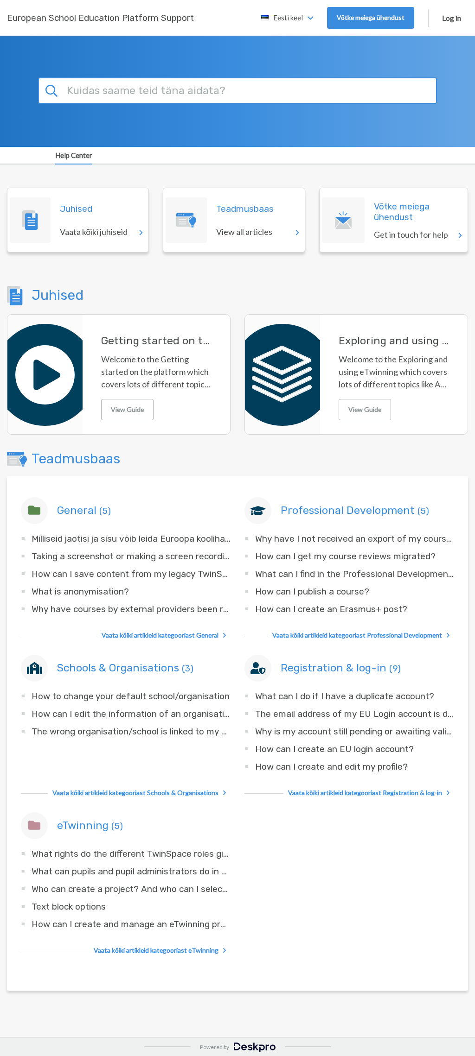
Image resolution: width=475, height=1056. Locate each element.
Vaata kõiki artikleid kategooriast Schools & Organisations (135, 793)
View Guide (127, 409)
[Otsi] (52, 89)
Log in (451, 18)
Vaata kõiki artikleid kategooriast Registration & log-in (365, 793)
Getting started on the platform (156, 341)
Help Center (73, 155)
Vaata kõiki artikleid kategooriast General (160, 635)
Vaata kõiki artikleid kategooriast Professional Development (357, 635)
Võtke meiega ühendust (370, 17)
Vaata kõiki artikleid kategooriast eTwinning (156, 950)
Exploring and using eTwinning (394, 341)
